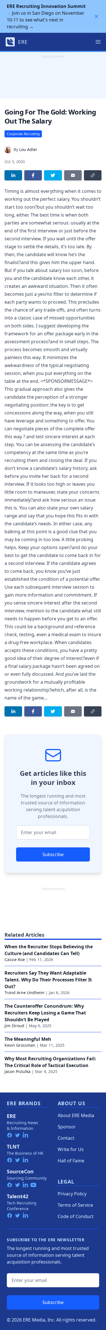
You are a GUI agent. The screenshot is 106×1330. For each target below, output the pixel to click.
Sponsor (67, 1127)
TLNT (13, 1146)
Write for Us (71, 1149)
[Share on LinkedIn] (13, 175)
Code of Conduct (76, 1216)
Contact (66, 1138)
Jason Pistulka (18, 1071)
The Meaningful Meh (28, 1039)
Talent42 (17, 1196)
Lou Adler (28, 149)
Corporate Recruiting (23, 133)
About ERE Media (76, 1115)
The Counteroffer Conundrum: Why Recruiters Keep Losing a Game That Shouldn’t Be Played (45, 1013)
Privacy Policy (72, 1194)
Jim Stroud (14, 1025)
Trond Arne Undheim (24, 992)
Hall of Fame (71, 1161)
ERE (11, 1116)
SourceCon (20, 1171)
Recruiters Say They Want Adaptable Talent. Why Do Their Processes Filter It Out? (48, 980)
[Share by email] (73, 175)
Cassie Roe (15, 959)
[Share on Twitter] (53, 175)
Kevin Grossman (20, 1045)
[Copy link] (92, 175)
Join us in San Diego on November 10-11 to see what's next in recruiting (46, 16)
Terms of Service (75, 1205)
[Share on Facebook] (33, 175)
